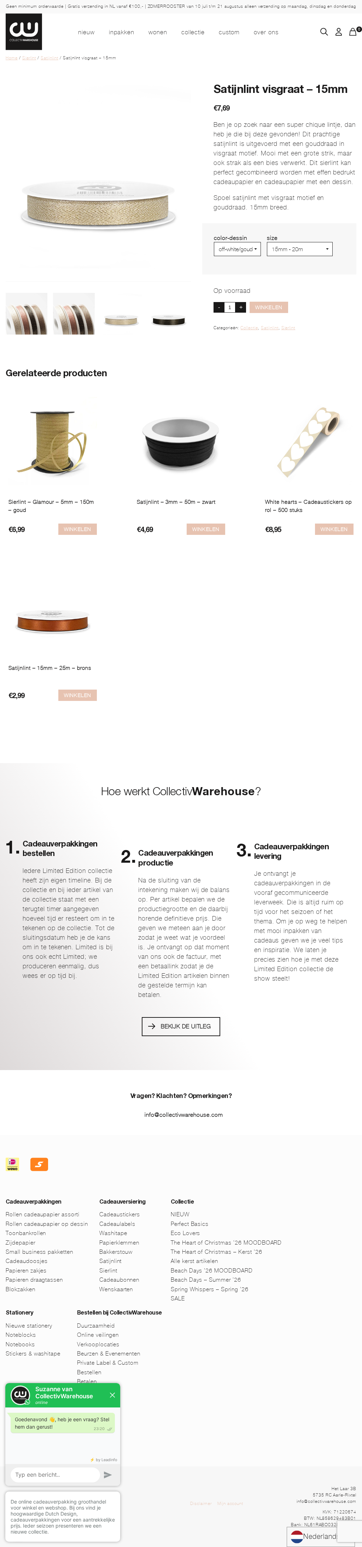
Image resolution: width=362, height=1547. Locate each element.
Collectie (193, 32)
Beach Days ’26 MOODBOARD (212, 1270)
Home (12, 57)
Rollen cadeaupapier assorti (43, 1214)
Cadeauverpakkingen (33, 1202)
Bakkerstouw (116, 1251)
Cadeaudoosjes (26, 1261)
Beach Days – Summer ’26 (206, 1279)
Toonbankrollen (26, 1233)
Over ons (266, 32)
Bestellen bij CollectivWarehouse (119, 1313)
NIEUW (86, 32)
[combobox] (321, 1537)
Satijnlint (49, 57)
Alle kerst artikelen (194, 1261)
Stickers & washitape (33, 1353)
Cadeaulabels (117, 1224)
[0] (352, 33)
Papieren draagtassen (34, 1279)
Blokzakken (20, 1289)
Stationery (19, 1313)
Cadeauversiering (122, 1202)
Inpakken (121, 32)
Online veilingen (98, 1335)
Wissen (276, 259)
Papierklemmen (119, 1242)
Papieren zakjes (26, 1270)
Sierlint (29, 57)
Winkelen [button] (206, 529)
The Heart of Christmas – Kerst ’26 (216, 1251)
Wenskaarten (116, 1289)
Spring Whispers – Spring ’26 (210, 1289)
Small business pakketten (39, 1251)
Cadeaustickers (119, 1214)
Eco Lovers (185, 1233)
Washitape (113, 1233)
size (272, 238)
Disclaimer (201, 1503)
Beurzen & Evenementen (108, 1353)
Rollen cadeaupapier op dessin (47, 1224)
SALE (178, 1298)
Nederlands (321, 1537)
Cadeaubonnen (119, 1279)
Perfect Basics (190, 1224)
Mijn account (230, 1503)
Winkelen (268, 307)
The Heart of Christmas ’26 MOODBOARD (226, 1242)
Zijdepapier (20, 1242)
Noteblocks (21, 1335)
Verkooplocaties (98, 1344)
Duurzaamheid (96, 1325)
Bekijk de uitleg (186, 1026)
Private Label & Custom (108, 1362)
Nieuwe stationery (29, 1325)
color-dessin (230, 238)
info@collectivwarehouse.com (184, 1114)
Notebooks (20, 1344)
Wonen (157, 32)
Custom (229, 32)
